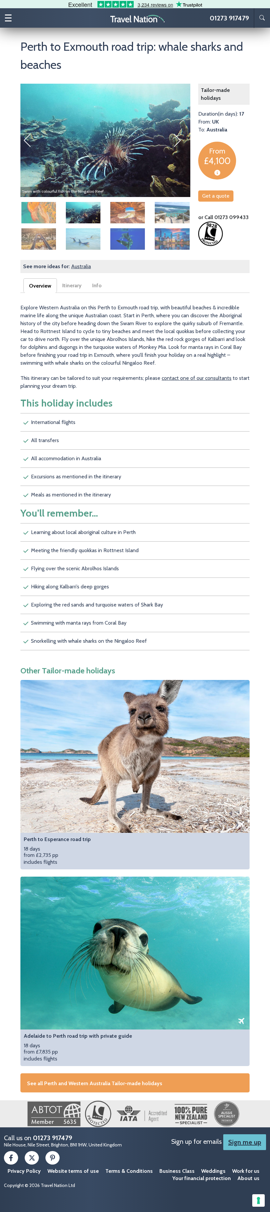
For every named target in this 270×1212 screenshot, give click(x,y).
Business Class (177, 1171)
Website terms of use (73, 1171)
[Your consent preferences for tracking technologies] (258, 1200)
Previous (30, 140)
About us (248, 1178)
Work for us (245, 1171)
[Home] (137, 18)
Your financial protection (201, 1178)
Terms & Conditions (129, 1171)
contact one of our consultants (196, 378)
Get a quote (216, 196)
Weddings (213, 1171)
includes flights (57, 850)
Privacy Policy (24, 1171)
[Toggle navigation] (8, 18)
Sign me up (244, 1142)
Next (180, 140)
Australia (81, 266)
